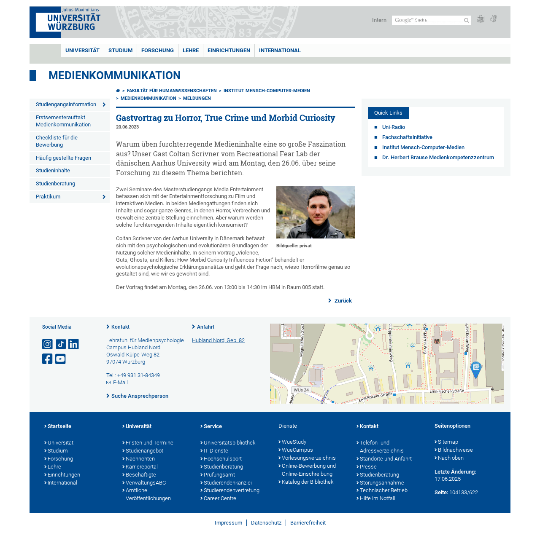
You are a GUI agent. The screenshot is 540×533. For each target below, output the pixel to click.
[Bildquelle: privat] (315, 236)
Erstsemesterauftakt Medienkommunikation (63, 121)
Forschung (157, 50)
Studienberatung (55, 183)
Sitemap (448, 442)
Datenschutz (266, 523)
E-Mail (120, 382)
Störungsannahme (382, 482)
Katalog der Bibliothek (307, 482)
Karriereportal (142, 466)
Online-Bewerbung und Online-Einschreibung (309, 470)
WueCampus (297, 450)
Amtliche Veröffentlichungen (148, 494)
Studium (120, 50)
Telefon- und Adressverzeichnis (382, 446)
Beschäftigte (141, 474)
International (280, 50)
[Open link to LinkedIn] (74, 344)
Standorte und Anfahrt (386, 458)
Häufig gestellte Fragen (63, 158)
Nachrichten (140, 458)
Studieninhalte (53, 170)
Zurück (342, 300)
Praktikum (48, 196)
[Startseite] (118, 91)
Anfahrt (205, 327)
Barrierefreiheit (308, 523)
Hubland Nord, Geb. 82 (218, 340)
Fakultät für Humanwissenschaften (172, 91)
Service (213, 426)
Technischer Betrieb (384, 490)
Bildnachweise (455, 450)
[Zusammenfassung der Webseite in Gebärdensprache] (493, 19)
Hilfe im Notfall (377, 498)
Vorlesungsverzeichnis (309, 458)
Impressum (228, 523)
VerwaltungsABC (146, 482)
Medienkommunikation (115, 75)
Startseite (59, 426)
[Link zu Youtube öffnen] (61, 359)
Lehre (191, 50)
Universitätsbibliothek (229, 442)
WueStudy (294, 442)
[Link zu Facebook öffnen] (48, 359)
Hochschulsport (223, 458)
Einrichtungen (229, 50)
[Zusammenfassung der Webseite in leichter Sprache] (480, 19)
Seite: (441, 492)
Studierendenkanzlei (228, 482)
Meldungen (197, 98)
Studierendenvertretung (231, 490)
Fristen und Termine (149, 442)
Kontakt (120, 327)
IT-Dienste (216, 450)
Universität (82, 50)
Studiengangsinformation (66, 104)
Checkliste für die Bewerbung (57, 141)
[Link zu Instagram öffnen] (48, 344)
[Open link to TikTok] (61, 344)
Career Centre (220, 498)
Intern (379, 20)
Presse (368, 466)
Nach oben (451, 458)
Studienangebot (144, 450)
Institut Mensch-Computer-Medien (267, 91)
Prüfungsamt (219, 474)
